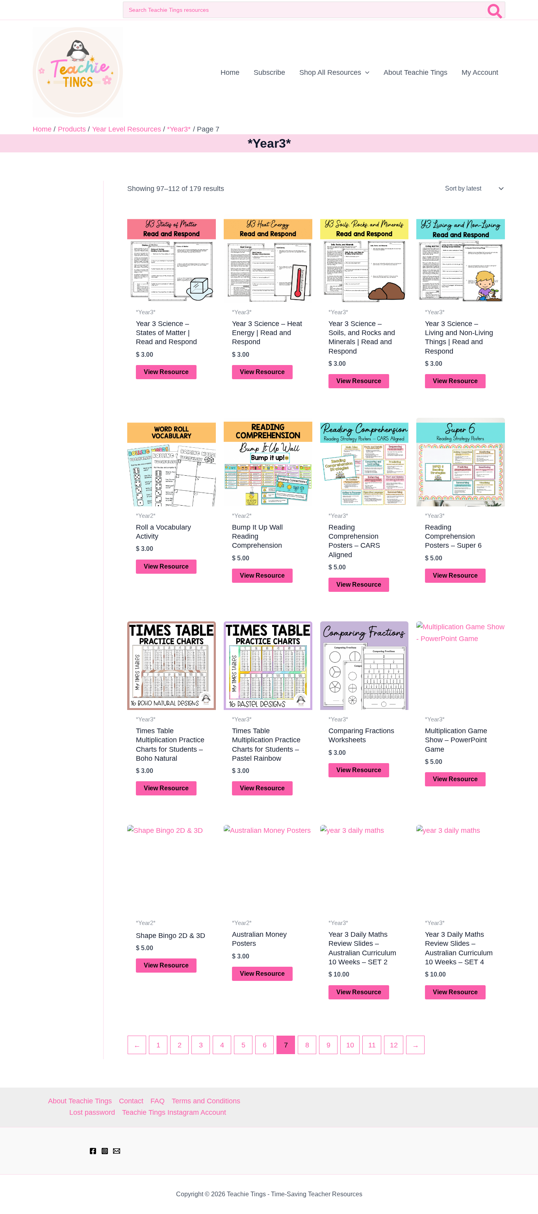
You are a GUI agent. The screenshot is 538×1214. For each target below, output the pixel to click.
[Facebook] (92, 1151)
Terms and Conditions (206, 1101)
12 (394, 1045)
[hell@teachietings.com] (116, 1151)
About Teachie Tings (80, 1101)
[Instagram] (104, 1151)
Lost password (92, 1112)
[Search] (495, 10)
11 (372, 1045)
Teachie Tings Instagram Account (174, 1112)
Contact (131, 1101)
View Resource (166, 372)
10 (350, 1045)
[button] (365, 72)
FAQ (157, 1101)
